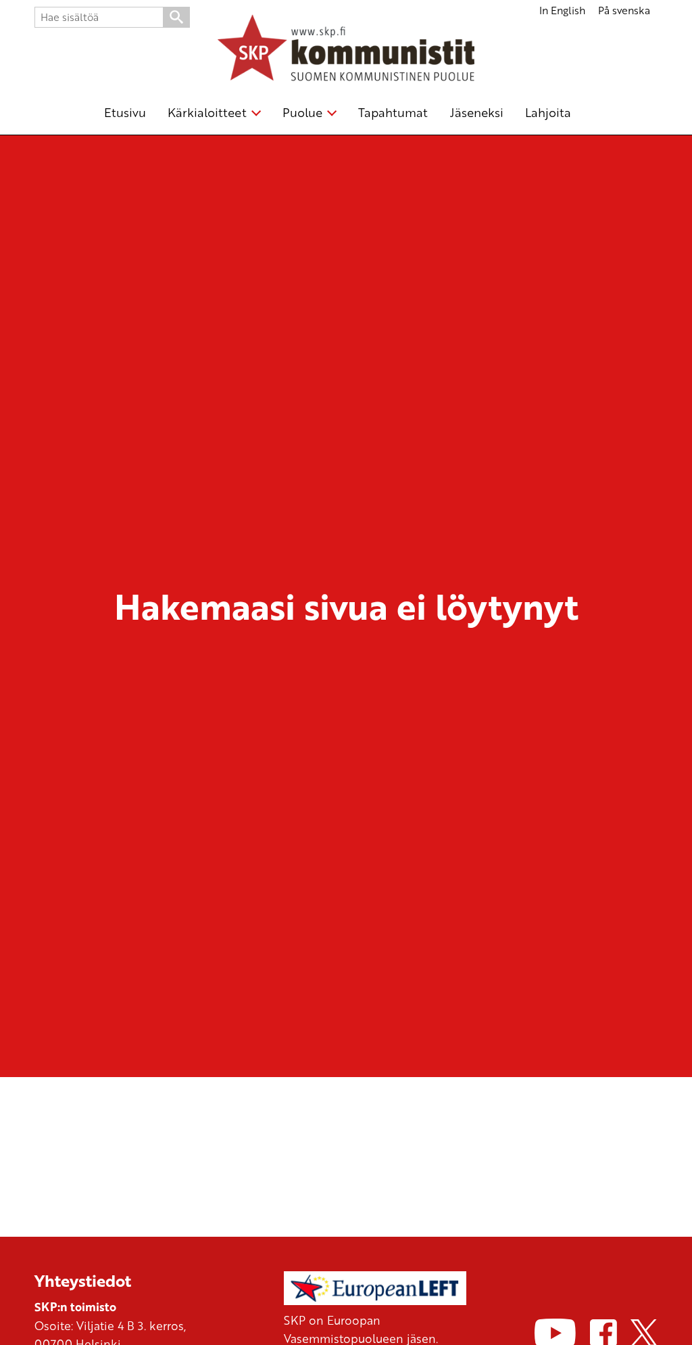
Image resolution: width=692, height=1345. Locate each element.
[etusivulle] (346, 50)
